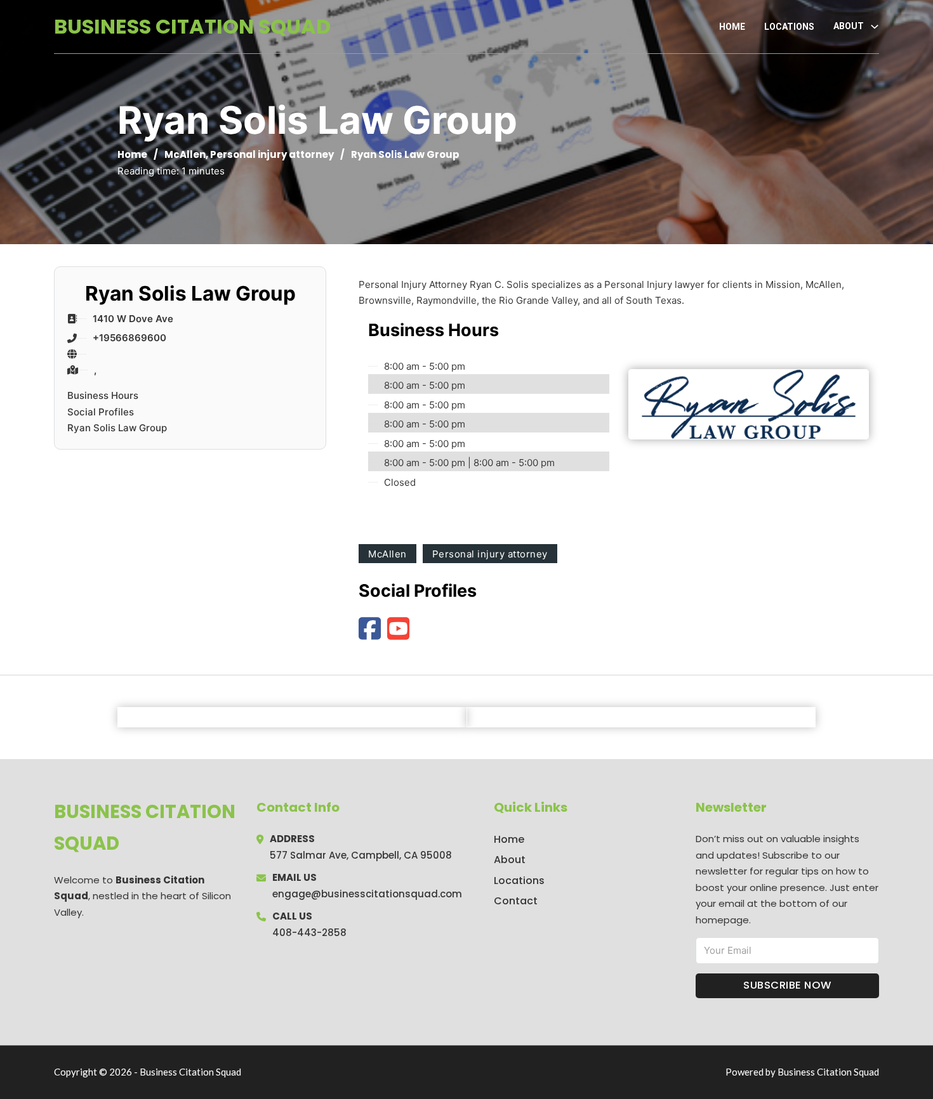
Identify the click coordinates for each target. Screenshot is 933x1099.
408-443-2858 (309, 932)
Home (732, 27)
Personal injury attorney (272, 154)
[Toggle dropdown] (874, 26)
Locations (789, 27)
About (510, 859)
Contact (516, 901)
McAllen (185, 154)
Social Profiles (100, 412)
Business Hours (102, 395)
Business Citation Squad (192, 26)
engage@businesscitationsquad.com (367, 894)
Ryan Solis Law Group (117, 428)
